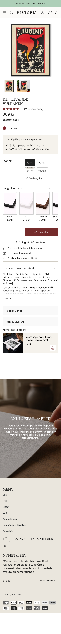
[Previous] (4, 3)
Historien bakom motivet (18, 268)
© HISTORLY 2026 (12, 594)
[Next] (56, 3)
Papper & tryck (14, 310)
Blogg (6, 506)
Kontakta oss (10, 518)
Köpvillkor (8, 530)
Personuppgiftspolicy (14, 524)
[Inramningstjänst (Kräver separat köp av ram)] (13, 343)
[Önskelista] (50, 12)
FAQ (5, 500)
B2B (5, 512)
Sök (5, 494)
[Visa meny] (4, 12)
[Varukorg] (56, 12)
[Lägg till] (53, 348)
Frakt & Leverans (15, 321)
